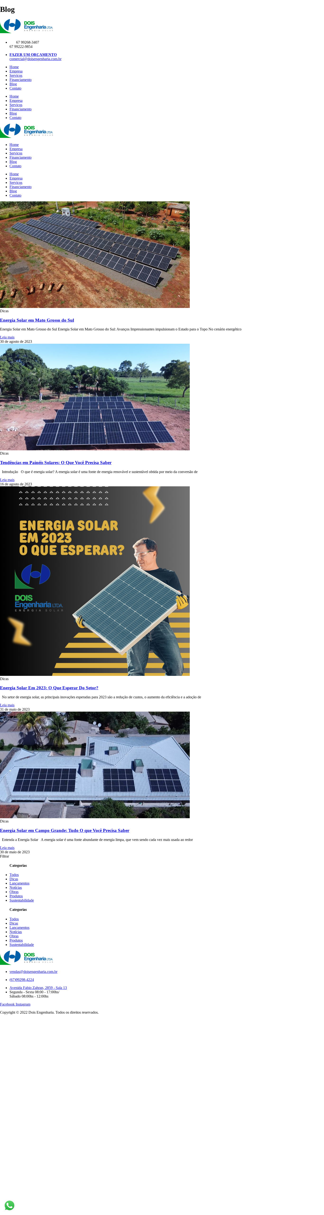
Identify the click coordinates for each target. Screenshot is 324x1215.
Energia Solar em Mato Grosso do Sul (37, 320)
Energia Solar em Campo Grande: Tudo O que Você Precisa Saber (64, 830)
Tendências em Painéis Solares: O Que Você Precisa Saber (55, 462)
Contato (15, 88)
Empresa (16, 71)
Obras (14, 892)
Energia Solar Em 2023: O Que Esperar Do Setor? (49, 687)
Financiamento (20, 80)
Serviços (15, 75)
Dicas (13, 879)
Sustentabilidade (21, 900)
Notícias (15, 887)
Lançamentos (19, 883)
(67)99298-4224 (21, 980)
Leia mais (7, 337)
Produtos (16, 896)
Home (14, 67)
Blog (13, 84)
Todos (14, 875)
